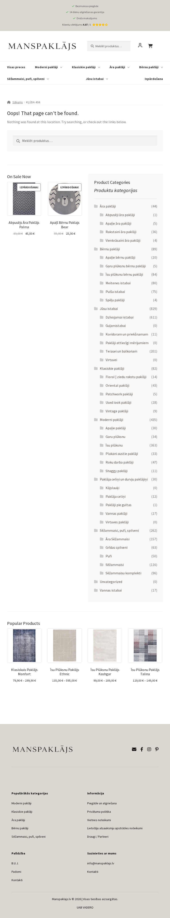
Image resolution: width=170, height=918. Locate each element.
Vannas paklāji (116, 513)
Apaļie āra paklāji (118, 223)
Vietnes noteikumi (99, 820)
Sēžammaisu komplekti (123, 573)
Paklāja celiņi (116, 496)
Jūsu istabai (95, 79)
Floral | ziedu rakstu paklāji (126, 377)
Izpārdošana (154, 79)
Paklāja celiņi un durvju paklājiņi (124, 479)
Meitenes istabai (118, 283)
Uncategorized (111, 581)
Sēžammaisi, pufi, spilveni (25, 79)
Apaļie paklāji (116, 428)
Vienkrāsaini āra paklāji (123, 240)
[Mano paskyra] (140, 46)
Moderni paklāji (46, 67)
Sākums (17, 102)
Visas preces (16, 67)
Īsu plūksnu (114, 445)
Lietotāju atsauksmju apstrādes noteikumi (115, 828)
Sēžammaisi (115, 564)
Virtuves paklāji (117, 522)
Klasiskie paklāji (84, 67)
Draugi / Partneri (97, 837)
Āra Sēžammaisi (117, 539)
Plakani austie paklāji (122, 453)
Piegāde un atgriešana (102, 803)
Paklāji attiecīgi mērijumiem (127, 343)
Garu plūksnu (115, 436)
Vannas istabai (111, 590)
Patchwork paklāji (119, 394)
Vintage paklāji (117, 411)
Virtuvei (111, 360)
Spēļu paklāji (115, 300)
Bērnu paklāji (148, 67)
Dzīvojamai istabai (119, 317)
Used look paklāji (118, 402)
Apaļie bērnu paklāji (120, 257)
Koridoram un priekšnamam (127, 334)
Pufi (109, 556)
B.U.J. (15, 863)
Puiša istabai (115, 291)
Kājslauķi (112, 488)
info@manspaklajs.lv (100, 863)
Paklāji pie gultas (118, 505)
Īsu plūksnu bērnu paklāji (124, 274)
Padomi (16, 872)
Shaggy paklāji (117, 471)
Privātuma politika (99, 812)
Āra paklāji (117, 67)
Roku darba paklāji (119, 462)
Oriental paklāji (117, 385)
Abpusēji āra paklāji (120, 215)
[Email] (134, 749)
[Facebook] (141, 749)
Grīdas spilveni (117, 547)
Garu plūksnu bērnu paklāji (126, 266)
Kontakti (17, 880)
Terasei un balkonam (121, 351)
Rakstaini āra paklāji (121, 232)
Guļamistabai (116, 325)
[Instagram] (149, 749)
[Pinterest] (156, 749)
